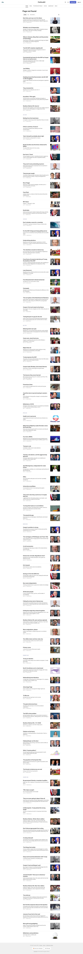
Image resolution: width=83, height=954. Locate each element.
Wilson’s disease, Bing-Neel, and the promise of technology (35, 37)
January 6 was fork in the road (31, 914)
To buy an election (28, 658)
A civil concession (28, 546)
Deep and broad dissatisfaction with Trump (35, 856)
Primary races (27, 647)
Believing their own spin (29, 329)
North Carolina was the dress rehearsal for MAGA (35, 145)
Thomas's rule (27, 446)
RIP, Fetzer (26, 201)
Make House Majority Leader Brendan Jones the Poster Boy (35, 426)
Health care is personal (29, 416)
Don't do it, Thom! (28, 154)
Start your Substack (38, 948)
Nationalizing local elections (31, 677)
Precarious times (28, 384)
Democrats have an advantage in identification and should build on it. (35, 517)
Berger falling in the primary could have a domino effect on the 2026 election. (35, 743)
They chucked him (28, 88)
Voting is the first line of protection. (30, 771)
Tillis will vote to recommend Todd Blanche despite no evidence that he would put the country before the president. (35, 99)
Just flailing (26, 68)
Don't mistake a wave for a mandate (33, 222)
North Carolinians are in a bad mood (33, 668)
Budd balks (26, 210)
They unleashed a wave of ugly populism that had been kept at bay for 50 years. (35, 539)
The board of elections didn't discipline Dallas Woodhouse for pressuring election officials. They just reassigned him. (36, 175)
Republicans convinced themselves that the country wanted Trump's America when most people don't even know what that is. (35, 331)
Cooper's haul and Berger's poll (31, 865)
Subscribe (73, 2)
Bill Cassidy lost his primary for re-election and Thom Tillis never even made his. (35, 377)
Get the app (47, 948)
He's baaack (26, 565)
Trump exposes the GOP (30, 357)
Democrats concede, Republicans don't (34, 555)
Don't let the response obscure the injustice (35, 904)
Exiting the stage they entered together (34, 610)
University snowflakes (29, 486)
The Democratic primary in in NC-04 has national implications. (33, 706)
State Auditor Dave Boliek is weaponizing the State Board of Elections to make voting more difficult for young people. (35, 300)
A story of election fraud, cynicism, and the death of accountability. (34, 594)
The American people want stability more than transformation (32, 129)
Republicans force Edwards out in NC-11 (31, 89)
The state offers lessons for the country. (31, 148)
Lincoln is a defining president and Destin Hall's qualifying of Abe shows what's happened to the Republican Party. (35, 263)
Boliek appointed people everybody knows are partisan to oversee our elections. (35, 166)
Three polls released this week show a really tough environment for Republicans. (33, 61)
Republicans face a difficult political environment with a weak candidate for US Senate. (36, 272)
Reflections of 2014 (28, 404)
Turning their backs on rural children (33, 505)
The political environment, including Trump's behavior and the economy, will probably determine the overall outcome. (35, 840)
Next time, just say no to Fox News (32, 18)
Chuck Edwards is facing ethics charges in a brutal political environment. (35, 397)
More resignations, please (30, 629)
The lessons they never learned (32, 375)
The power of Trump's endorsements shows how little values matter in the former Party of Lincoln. (35, 359)
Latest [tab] (25, 14)
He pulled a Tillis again (29, 96)
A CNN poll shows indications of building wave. (33, 858)
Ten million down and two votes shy (33, 639)
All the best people (28, 591)
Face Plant (26, 192)
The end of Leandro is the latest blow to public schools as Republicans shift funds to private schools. (35, 508)
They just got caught (29, 173)
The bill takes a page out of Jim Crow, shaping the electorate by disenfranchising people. (35, 576)
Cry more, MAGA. (28, 436)
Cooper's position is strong (30, 527)
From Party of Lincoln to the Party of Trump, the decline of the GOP (35, 260)
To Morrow (26, 695)
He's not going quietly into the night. (30, 791)
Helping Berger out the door (31, 741)
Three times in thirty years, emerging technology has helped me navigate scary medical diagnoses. (35, 41)
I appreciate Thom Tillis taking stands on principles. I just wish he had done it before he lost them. (35, 498)
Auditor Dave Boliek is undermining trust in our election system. (34, 632)
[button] (27, 5)
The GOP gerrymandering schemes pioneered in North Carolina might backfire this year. (34, 752)
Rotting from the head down (31, 118)
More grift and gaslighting (30, 923)
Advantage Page (27, 687)
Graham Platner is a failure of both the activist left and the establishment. (35, 194)
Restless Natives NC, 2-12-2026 (32, 723)
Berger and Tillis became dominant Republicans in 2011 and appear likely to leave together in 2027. (35, 613)
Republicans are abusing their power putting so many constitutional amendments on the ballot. (34, 350)
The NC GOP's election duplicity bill (33, 48)
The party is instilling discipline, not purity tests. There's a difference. (35, 734)
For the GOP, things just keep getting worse (35, 231)
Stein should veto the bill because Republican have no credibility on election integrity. (34, 50)
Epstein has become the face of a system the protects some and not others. (35, 762)
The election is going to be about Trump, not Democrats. (35, 224)
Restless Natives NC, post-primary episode (35, 620)
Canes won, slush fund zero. (31, 338)
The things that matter (29, 847)
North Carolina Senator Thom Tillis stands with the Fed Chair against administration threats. (35, 878)
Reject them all (27, 347)
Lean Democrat (27, 270)
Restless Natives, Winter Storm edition (33, 819)
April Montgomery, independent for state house (34, 466)
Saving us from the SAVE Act (31, 573)
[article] (41, 21)
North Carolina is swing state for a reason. (32, 137)
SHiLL (24, 477)
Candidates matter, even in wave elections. (32, 447)
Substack (35, 951)
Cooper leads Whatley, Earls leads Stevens (35, 366)
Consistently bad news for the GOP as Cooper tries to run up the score (36, 58)
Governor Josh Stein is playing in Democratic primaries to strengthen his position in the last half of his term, (35, 897)
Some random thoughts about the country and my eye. (34, 386)
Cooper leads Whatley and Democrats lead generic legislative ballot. (36, 81)
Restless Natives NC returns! (31, 106)
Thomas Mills (29, 22)
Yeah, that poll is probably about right (33, 136)
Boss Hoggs (26, 183)
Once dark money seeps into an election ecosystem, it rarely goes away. (35, 661)
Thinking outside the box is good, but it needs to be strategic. (36, 584)
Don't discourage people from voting (33, 828)
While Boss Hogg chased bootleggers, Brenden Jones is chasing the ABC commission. (34, 185)
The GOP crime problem (29, 713)
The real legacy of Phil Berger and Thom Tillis (35, 537)
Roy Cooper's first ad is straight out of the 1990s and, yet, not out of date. (36, 309)
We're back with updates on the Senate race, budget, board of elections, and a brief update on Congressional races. (36, 108)
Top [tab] (28, 14)
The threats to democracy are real (32, 769)
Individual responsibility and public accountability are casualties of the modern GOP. (34, 458)
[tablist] (29, 14)
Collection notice (49, 945)
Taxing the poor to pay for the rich (32, 316)
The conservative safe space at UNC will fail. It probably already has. (34, 479)
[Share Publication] (68, 2)
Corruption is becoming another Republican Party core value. (36, 119)
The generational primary (30, 704)
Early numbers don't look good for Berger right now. (34, 688)
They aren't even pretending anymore (33, 164)
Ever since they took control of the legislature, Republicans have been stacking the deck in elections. (35, 252)
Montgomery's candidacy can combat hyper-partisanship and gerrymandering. (36, 469)
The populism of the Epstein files (32, 760)
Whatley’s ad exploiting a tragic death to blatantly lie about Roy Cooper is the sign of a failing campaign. (35, 30)
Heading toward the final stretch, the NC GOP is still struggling (35, 77)
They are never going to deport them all (34, 798)
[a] (55, 108)
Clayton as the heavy (29, 731)
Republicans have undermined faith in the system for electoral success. (34, 558)
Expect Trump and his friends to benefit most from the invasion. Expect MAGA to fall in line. (34, 926)
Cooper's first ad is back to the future (33, 307)
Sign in (79, 2)
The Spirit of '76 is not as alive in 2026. (31, 281)
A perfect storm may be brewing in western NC (35, 393)
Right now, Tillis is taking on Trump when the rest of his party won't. (36, 783)
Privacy (40, 945)
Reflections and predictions (30, 933)
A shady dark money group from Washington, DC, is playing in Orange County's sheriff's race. (35, 680)
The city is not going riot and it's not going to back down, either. (35, 812)
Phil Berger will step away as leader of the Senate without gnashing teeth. (35, 548)
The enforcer (26, 895)
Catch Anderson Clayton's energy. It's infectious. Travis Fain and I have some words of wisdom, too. (35, 622)
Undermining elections (29, 240)
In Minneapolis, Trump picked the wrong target (34, 808)
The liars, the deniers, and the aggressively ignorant (35, 455)
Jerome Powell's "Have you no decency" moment (34, 875)
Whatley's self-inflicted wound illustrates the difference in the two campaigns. (36, 290)
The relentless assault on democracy (33, 250)
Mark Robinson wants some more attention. (32, 566)
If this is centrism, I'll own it (30, 126)
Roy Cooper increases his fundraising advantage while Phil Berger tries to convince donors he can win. (35, 867)
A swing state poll (28, 838)
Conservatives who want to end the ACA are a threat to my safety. (35, 418)
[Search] (65, 2)
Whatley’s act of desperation (31, 27)
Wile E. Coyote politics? (29, 750)
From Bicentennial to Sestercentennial (33, 279)
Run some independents (30, 583)
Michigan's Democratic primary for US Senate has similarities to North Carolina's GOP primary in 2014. (36, 406)
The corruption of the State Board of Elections (36, 297)
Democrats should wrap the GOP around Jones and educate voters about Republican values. (35, 429)
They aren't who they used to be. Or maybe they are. (35, 495)
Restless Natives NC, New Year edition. (34, 885)
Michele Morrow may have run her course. (32, 697)
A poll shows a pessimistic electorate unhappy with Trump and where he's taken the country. (35, 670)
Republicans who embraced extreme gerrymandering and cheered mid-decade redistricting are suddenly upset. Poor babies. (35, 439)
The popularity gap (28, 515)
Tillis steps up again (28, 790)
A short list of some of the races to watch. (31, 649)
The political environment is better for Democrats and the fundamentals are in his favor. (35, 529)
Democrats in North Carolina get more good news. (33, 368)
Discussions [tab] (32, 14)
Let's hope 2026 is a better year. (29, 934)
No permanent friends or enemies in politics (35, 780)
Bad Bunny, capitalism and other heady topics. (32, 724)
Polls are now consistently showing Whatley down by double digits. (35, 233)
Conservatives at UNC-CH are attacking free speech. (33, 488)
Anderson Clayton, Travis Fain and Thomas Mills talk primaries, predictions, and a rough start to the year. (34, 888)
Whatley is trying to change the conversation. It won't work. (35, 70)
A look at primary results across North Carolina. (33, 640)
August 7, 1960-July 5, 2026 (29, 203)
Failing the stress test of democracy (33, 601)
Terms (44, 945)
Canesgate (26, 288)
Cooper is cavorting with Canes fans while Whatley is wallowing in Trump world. (34, 340)
